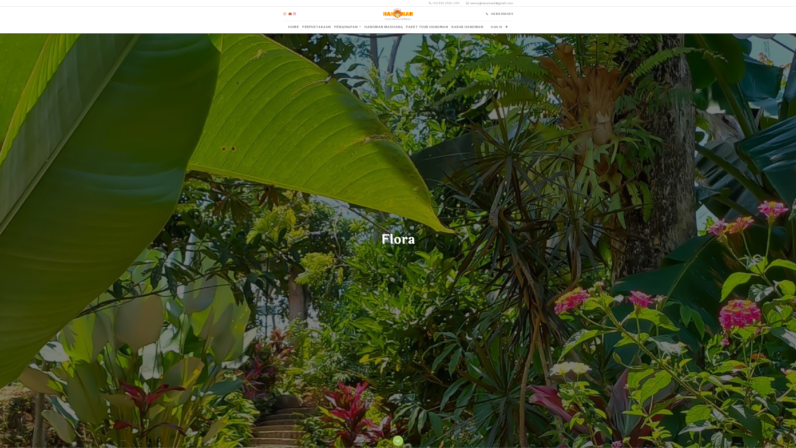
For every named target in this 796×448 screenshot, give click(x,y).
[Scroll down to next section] (398, 441)
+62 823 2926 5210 (446, 3)
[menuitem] (293, 27)
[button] (507, 27)
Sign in (496, 27)
